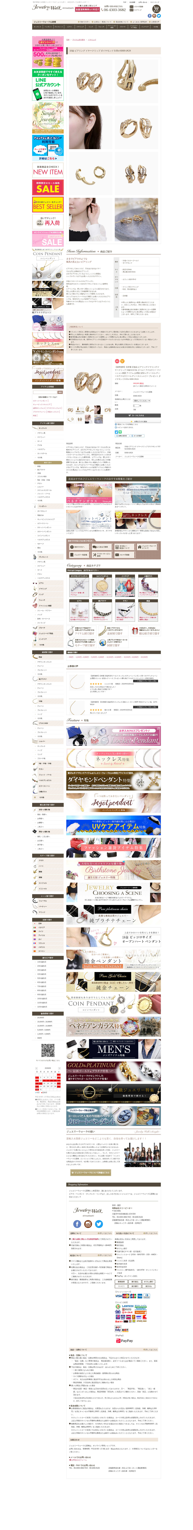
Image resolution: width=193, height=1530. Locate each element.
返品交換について (122, 22)
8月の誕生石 (41, 990)
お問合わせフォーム (79, 1460)
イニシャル (43, 889)
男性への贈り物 (44, 832)
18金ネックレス (53, 412)
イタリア (41, 927)
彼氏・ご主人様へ (43, 836)
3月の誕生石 (41, 970)
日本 (40, 923)
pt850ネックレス (39, 408)
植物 (40, 877)
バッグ (39, 615)
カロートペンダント (44, 531)
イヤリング (80, 26)
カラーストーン (42, 523)
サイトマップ (154, 2)
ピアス (69, 26)
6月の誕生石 (41, 982)
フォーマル (43, 901)
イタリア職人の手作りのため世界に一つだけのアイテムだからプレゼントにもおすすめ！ (89, 505)
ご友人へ (40, 827)
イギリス (41, 947)
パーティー (43, 906)
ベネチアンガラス (43, 497)
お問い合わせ (143, 2)
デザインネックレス (44, 662)
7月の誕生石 (41, 986)
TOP (124, 2)
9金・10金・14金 (43, 480)
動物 (40, 872)
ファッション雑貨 (112, 26)
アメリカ (41, 935)
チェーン (40, 666)
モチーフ (40, 544)
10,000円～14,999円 (114, 657)
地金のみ (40, 515)
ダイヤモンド (42, 511)
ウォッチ (101, 26)
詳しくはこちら (106, 1233)
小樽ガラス (43, 792)
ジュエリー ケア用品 (133, 26)
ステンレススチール (44, 490)
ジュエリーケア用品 (46, 633)
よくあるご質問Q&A (140, 22)
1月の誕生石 (41, 962)
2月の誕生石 (41, 966)
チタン (39, 483)
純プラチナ (41, 470)
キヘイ (39, 441)
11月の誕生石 (42, 1003)
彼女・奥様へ (42, 814)
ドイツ (40, 931)
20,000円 (144, 657)
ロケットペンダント (40, 401)
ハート (41, 866)
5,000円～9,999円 (97, 657)
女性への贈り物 (44, 810)
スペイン (41, 951)
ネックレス (37, 26)
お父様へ (40, 841)
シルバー (40, 487)
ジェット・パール (43, 494)
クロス (41, 860)
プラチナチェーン (39, 412)
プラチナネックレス (54, 408)
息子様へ (40, 845)
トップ (39, 714)
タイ (40, 939)
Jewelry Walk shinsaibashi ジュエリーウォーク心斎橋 (53, 7)
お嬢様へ (40, 823)
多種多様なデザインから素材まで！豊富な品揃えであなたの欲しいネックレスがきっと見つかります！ (138, 532)
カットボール (42, 453)
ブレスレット (58, 26)
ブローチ (123, 26)
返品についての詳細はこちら (128, 424)
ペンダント (48, 26)
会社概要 (132, 2)
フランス (41, 943)
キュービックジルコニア (41, 404)
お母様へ (40, 818)
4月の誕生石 (41, 974)
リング (91, 26)
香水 (39, 548)
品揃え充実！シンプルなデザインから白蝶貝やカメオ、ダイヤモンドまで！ (89, 532)
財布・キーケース (43, 619)
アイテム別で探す (78, 40)
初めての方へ (85, 22)
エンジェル (43, 883)
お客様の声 (155, 22)
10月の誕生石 (42, 999)
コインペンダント (43, 536)
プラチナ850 (41, 476)
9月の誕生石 (41, 994)
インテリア (145, 26)
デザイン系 (41, 433)
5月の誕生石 (41, 978)
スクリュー (41, 437)
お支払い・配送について (102, 22)
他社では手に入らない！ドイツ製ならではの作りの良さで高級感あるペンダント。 (138, 505)
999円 (71, 657)
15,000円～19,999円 (131, 657)
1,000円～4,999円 (82, 657)
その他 (155, 26)
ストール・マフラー (44, 611)
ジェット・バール (45, 775)
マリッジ (42, 912)
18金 (39, 473)
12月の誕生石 (42, 1007)
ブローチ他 (41, 758)
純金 (34, 415)
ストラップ (41, 623)
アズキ (39, 445)
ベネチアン (41, 449)
